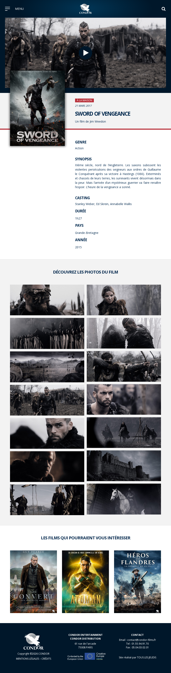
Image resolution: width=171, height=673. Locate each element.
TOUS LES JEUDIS (146, 657)
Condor (85, 9)
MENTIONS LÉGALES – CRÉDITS (33, 658)
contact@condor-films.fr (141, 640)
